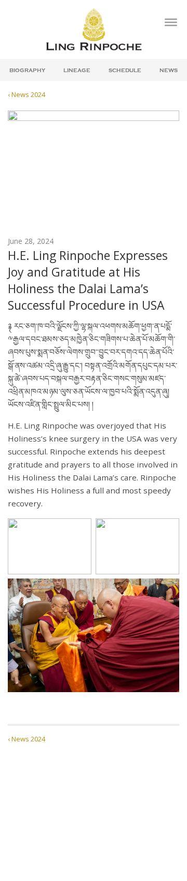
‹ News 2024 (26, 94)
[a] (171, 22)
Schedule (125, 70)
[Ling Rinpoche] (93, 29)
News (168, 70)
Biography (27, 70)
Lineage (76, 70)
